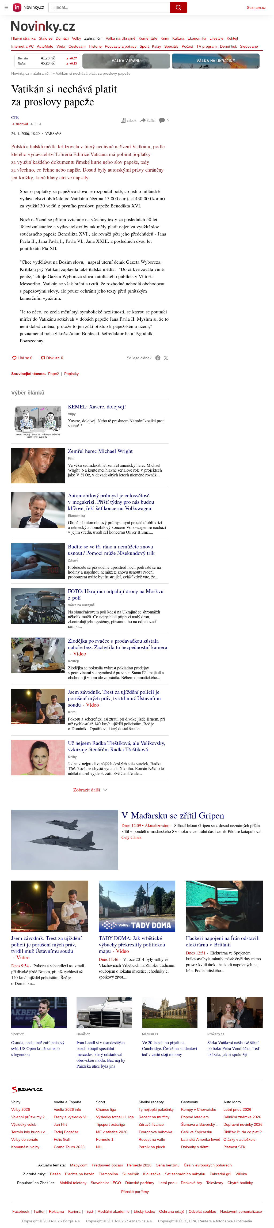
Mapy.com (78, 1165)
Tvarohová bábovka (155, 1132)
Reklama (56, 1211)
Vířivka (241, 1174)
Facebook (20, 1211)
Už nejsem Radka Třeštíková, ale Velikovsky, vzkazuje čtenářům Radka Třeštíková (116, 746)
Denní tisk (228, 46)
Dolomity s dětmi (195, 1147)
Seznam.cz (256, 7)
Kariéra (74, 1211)
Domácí (62, 38)
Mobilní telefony (73, 1183)
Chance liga (106, 1109)
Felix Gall (62, 1139)
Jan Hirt (60, 1124)
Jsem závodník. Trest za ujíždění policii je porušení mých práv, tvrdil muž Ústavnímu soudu (114, 698)
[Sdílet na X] (166, 358)
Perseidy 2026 (139, 1165)
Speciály (171, 46)
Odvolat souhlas (202, 1211)
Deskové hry (191, 1183)
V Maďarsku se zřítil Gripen (172, 815)
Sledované (249, 46)
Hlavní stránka (23, 38)
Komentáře (148, 38)
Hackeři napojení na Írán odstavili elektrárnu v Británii (223, 941)
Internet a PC (22, 46)
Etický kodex (144, 1211)
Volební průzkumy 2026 (31, 1117)
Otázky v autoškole (239, 1139)
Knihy (72, 757)
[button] (38, 421)
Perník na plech (152, 1147)
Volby (76, 38)
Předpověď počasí (107, 1165)
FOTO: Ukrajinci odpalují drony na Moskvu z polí (115, 594)
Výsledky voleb (23, 1124)
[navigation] (6, 7)
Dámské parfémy (139, 1183)
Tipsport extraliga (110, 1124)
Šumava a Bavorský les (201, 1124)
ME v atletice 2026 (111, 1132)
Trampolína (108, 1174)
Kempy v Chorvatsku (198, 1109)
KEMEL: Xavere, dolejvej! (97, 406)
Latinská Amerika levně (200, 1139)
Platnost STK (234, 1147)
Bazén (55, 1174)
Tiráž (89, 1211)
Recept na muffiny (154, 1117)
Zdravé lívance (151, 1124)
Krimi (165, 38)
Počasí (187, 46)
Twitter (39, 1211)
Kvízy (156, 46)
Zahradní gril (220, 1174)
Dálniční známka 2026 (242, 1117)
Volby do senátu (24, 1139)
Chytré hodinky (240, 1183)
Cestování (77, 46)
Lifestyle (216, 38)
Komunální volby (25, 1147)
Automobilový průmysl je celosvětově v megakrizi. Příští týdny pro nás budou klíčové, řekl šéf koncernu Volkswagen (111, 502)
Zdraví (73, 560)
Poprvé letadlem (195, 1117)
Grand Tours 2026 (69, 1147)
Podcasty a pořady (120, 46)
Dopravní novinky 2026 (242, 1124)
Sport (144, 46)
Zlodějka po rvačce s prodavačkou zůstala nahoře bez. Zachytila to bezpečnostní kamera (117, 644)
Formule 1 (104, 1139)
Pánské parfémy (135, 1191)
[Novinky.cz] (43, 27)
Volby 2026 (20, 1109)
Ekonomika (197, 38)
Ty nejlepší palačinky (156, 1109)
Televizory (214, 1183)
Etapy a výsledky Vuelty (73, 1117)
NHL (100, 1147)
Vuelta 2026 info (67, 1109)
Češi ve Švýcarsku (196, 1132)
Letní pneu (167, 1183)
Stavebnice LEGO (106, 1183)
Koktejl (232, 38)
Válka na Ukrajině (120, 38)
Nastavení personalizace (241, 1211)
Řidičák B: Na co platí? (242, 1132)
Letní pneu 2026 (237, 1109)
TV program (206, 46)
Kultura (178, 38)
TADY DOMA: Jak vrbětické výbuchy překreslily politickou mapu (132, 944)
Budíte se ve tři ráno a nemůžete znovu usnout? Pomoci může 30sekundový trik (111, 549)
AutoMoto (45, 46)
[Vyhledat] (178, 7)
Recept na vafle (152, 1139)
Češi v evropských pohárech (208, 1165)
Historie (95, 46)
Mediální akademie (113, 1211)
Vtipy (72, 414)
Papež (53, 374)
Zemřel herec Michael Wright (100, 450)
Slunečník (130, 1174)
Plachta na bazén (79, 1174)
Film (71, 458)
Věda (60, 46)
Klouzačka (152, 1174)
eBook (131, 120)
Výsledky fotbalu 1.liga (115, 1117)
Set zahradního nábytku (185, 1174)
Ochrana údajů (171, 1211)
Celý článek (131, 837)
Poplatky (71, 374)
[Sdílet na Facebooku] (158, 358)
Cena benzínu (168, 1165)
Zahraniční (93, 38)
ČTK (15, 117)
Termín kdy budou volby (31, 1132)
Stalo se (45, 38)
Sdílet (151, 120)
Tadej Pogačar (66, 1132)
